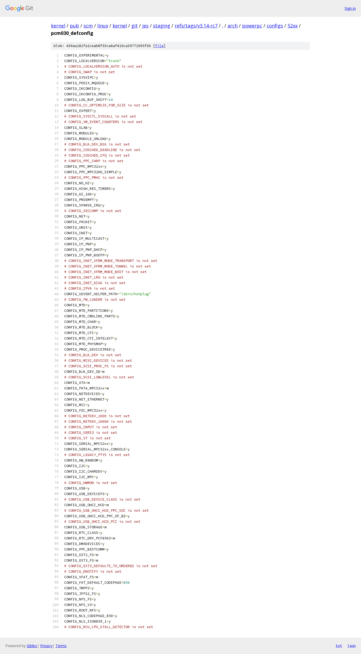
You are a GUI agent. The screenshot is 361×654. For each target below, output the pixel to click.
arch (233, 25)
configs (275, 25)
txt (339, 645)
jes (145, 25)
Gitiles (32, 645)
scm (88, 25)
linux (102, 25)
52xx (293, 25)
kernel (58, 25)
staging (161, 25)
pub (74, 25)
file (159, 46)
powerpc (252, 25)
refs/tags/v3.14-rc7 (196, 25)
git (134, 25)
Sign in (350, 8)
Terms (61, 645)
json (351, 645)
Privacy (46, 645)
